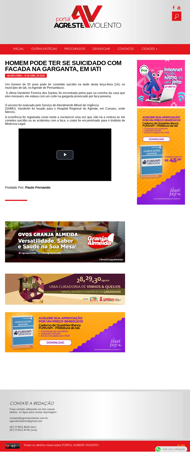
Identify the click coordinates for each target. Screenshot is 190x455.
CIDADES (148, 49)
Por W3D (181, 445)
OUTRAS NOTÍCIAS (44, 49)
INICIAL (18, 49)
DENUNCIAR (101, 49)
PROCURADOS (74, 49)
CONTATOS (125, 49)
